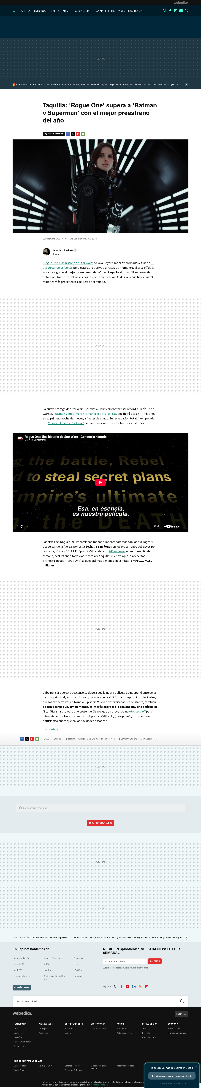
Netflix (47, 964)
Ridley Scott (40, 84)
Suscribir (155, 961)
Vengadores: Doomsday (119, 84)
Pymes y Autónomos (177, 1033)
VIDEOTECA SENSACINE (131, 10)
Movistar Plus (20, 964)
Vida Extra (43, 1033)
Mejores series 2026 (41, 937)
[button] (64, 250)
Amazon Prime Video (53, 958)
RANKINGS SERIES (105, 10)
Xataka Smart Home (22, 1041)
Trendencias (147, 1028)
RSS (140, 985)
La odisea (48, 970)
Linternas (78, 976)
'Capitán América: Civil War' (66, 423)
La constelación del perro (60, 84)
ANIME (66, 10)
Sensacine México (72, 1065)
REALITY (54, 10)
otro (137, 711)
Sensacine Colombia (73, 1070)
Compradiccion (149, 1037)
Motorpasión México (125, 1065)
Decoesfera (147, 1033)
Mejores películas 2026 (62, 937)
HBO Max (78, 970)
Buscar (182, 1001)
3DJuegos (43, 1028)
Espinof (68, 1033)
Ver (102, 822)
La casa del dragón (22, 976)
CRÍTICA (25, 10)
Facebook (170, 11)
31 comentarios (55, 133)
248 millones (117, 551)
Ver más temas (21, 987)
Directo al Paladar (98, 1028)
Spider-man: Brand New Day (54, 978)
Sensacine (69, 1028)
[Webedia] (181, 2)
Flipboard (175, 11)
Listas (76, 964)
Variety (53, 729)
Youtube (181, 11)
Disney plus (79, 958)
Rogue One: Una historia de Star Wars (97, 738)
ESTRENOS (40, 10)
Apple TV (18, 970)
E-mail (83, 134)
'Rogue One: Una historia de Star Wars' (68, 263)
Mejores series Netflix (124, 937)
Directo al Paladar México (98, 1067)
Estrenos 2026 (83, 937)
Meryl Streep (81, 84)
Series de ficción (21, 958)
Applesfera (18, 1037)
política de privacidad (139, 967)
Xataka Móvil (19, 1033)
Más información (100, 1084)
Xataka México (20, 1065)
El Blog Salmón (174, 1028)
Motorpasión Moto (125, 1033)
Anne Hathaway (97, 84)
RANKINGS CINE (82, 10)
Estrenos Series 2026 (102, 937)
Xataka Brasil (19, 1070)
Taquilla (71, 738)
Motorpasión (122, 1028)
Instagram (164, 11)
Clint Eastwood (140, 84)
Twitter (186, 11)
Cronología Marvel (163, 937)
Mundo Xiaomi (20, 1046)
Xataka (16, 1028)
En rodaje (58, 738)
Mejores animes (144, 937)
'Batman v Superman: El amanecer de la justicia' (85, 414)
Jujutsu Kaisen (157, 84)
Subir (179, 1014)
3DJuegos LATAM (46, 1065)
